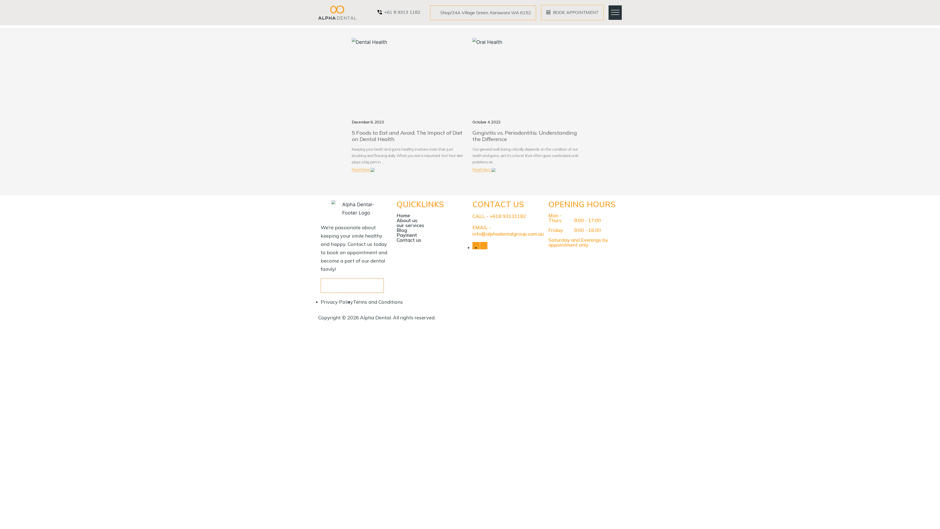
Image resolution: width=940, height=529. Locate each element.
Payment (407, 235)
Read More (361, 169)
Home (403, 215)
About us (407, 220)
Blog (402, 230)
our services (410, 225)
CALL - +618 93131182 (499, 216)
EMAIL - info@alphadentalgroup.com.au (508, 230)
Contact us (409, 240)
